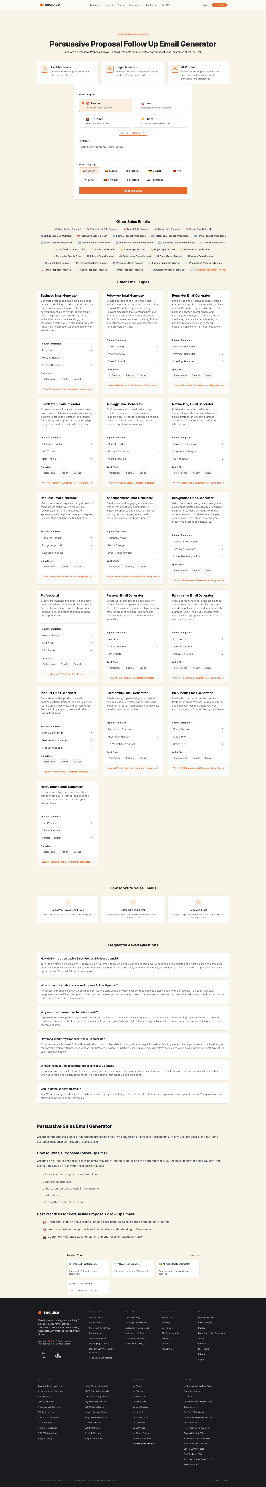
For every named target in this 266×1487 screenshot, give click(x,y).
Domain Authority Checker (97, 1396)
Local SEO (188, 1396)
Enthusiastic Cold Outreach (56, 235)
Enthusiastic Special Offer (195, 249)
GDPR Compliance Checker (97, 1391)
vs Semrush (138, 1391)
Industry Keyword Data (95, 1412)
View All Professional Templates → (67, 674)
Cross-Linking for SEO (99, 1328)
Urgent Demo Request (57, 263)
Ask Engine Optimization (101, 1358)
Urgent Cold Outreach (199, 229)
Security (166, 1338)
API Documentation (171, 1333)
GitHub (165, 1343)
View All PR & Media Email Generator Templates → (198, 768)
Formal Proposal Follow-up (56, 269)
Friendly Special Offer (212, 242)
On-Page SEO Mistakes (195, 1412)
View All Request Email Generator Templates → (67, 576)
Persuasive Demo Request (128, 263)
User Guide (167, 1328)
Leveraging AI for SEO (99, 1343)
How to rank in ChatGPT (195, 1443)
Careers (202, 1343)
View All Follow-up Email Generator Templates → (133, 385)
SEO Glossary (190, 1464)
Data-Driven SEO (97, 1317)
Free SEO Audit (45, 1396)
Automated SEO (96, 1322)
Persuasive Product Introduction (176, 242)
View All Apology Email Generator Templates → (133, 482)
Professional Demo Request (135, 256)
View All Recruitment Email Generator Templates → (67, 861)
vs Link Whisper (140, 1407)
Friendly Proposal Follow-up (164, 263)
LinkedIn (215, 1480)
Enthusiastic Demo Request (91, 263)
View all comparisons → (144, 1443)
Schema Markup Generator (50, 1391)
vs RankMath (139, 1422)
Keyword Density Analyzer (50, 1386)
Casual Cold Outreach (167, 229)
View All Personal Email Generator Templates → (133, 677)
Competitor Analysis (135, 1338)
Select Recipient (87, 94)
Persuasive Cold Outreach (92, 235)
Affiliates (166, 1322)
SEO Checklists (45, 1422)
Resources (134, 5)
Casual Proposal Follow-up (92, 269)
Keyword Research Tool (96, 1401)
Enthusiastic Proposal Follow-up (167, 269)
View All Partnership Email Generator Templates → (133, 768)
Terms (201, 1338)
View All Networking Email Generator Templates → (198, 482)
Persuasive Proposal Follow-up (207, 269)
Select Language (87, 164)
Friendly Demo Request (100, 256)
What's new (167, 1317)
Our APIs (166, 5)
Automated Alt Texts (135, 1333)
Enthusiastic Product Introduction (134, 242)
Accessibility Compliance (137, 1328)
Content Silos (190, 1422)
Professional (49, 379)
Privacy (201, 1328)
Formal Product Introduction (210, 235)
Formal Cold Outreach (136, 229)
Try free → (219, 5)
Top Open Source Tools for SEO (199, 1459)
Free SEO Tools (45, 1380)
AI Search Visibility (134, 1343)
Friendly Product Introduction (129, 235)
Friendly (64, 379)
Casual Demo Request (201, 256)
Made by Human (206, 1317)
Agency (109, 5)
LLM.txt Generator (93, 1422)
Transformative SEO (98, 1338)
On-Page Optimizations (136, 1322)
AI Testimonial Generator (49, 1407)
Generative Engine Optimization (199, 1417)
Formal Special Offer (103, 249)
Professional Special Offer (71, 249)
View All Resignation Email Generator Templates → (198, 580)
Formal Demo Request (169, 256)
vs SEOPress (139, 1428)
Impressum (203, 1349)
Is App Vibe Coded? (94, 1438)
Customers (151, 5)
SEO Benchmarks (46, 1412)
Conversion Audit (46, 1401)
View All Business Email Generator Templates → (67, 389)
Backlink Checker (93, 1433)
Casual (77, 379)
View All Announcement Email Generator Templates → (133, 576)
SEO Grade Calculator (95, 1407)
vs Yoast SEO (139, 1401)
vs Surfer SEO (139, 1396)
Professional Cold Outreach (102, 229)
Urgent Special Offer (163, 249)
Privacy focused (96, 1333)
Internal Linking (132, 1317)
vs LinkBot (138, 1412)
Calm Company (205, 1322)
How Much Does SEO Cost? (197, 1428)
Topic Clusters (190, 1407)
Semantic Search (192, 1391)
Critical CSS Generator (48, 1417)
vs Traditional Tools (142, 1438)
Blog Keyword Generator (96, 1417)
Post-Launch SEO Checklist (197, 1438)
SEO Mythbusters (93, 1428)
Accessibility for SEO (194, 1433)
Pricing (121, 5)
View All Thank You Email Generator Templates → (67, 482)
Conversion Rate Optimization (198, 1401)
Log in (206, 5)
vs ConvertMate (140, 1417)
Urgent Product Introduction (94, 242)
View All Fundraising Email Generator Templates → (198, 677)
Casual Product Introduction (57, 242)
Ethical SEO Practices (194, 1449)
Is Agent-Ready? (45, 1438)
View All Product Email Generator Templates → (67, 771)
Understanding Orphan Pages (198, 1386)
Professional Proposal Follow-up (204, 263)
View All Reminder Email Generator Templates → (198, 385)
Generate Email (133, 190)
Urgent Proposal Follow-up (128, 269)
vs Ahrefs (137, 1386)
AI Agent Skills (168, 1349)
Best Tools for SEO (193, 1454)
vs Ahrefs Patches (142, 1433)
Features (94, 5)
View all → (195, 1255)
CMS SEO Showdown (48, 1433)
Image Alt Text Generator (97, 1386)
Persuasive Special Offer (66, 256)
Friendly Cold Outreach (67, 229)
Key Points (84, 140)
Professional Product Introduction (170, 235)
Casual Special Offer (133, 249)
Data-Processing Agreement (212, 1333)
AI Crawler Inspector (47, 1428)
